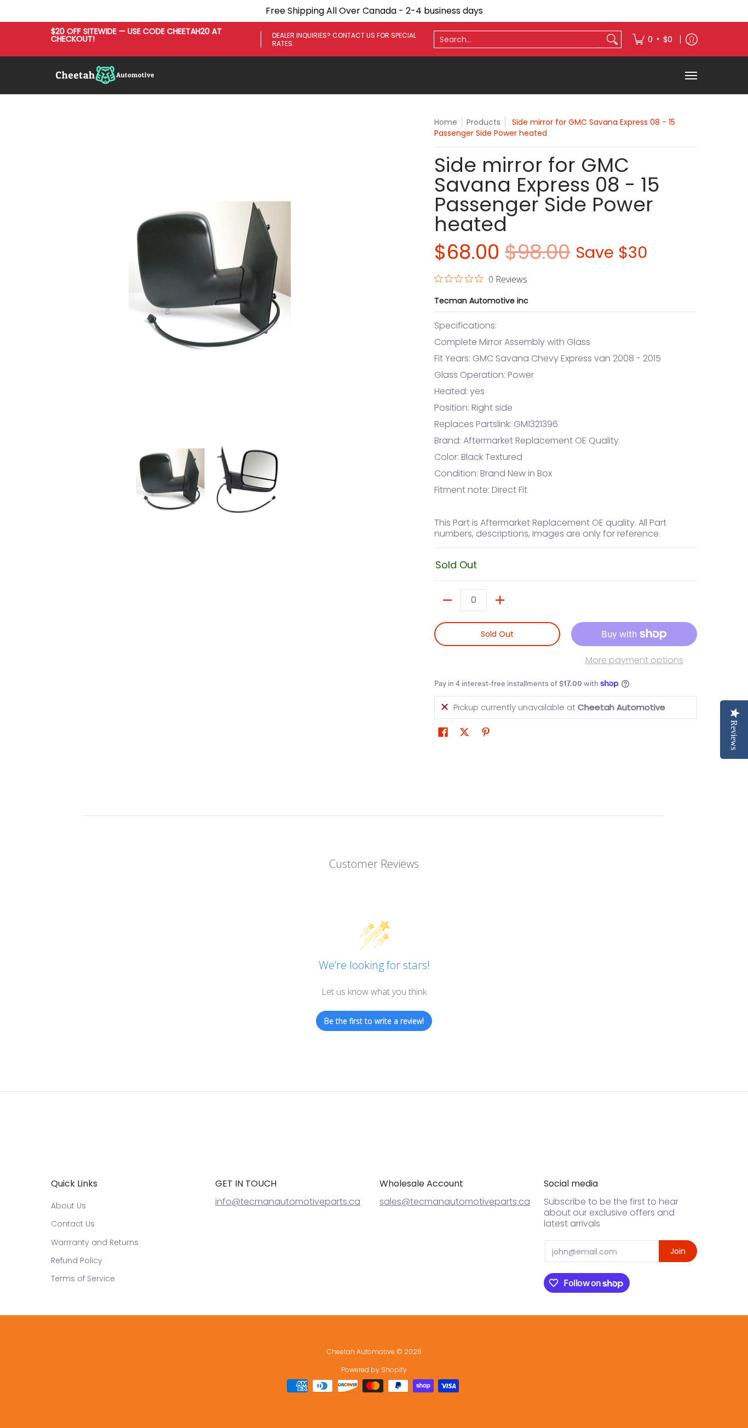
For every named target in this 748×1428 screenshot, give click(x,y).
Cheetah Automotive (361, 1351)
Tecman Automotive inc (481, 300)
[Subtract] (447, 600)
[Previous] (59, 275)
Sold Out (497, 634)
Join (678, 1251)
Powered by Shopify (374, 1369)
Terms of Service (83, 1278)
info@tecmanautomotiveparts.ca (287, 1201)
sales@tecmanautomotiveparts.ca (454, 1201)
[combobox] (518, 39)
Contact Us (73, 1223)
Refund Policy (76, 1260)
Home (445, 122)
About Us (68, 1205)
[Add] (500, 600)
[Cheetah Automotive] (105, 75)
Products (483, 122)
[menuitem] (652, 39)
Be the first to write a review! (374, 1021)
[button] (443, 732)
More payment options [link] (634, 660)
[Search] (612, 39)
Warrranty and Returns (95, 1242)
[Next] (361, 275)
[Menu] (690, 75)
